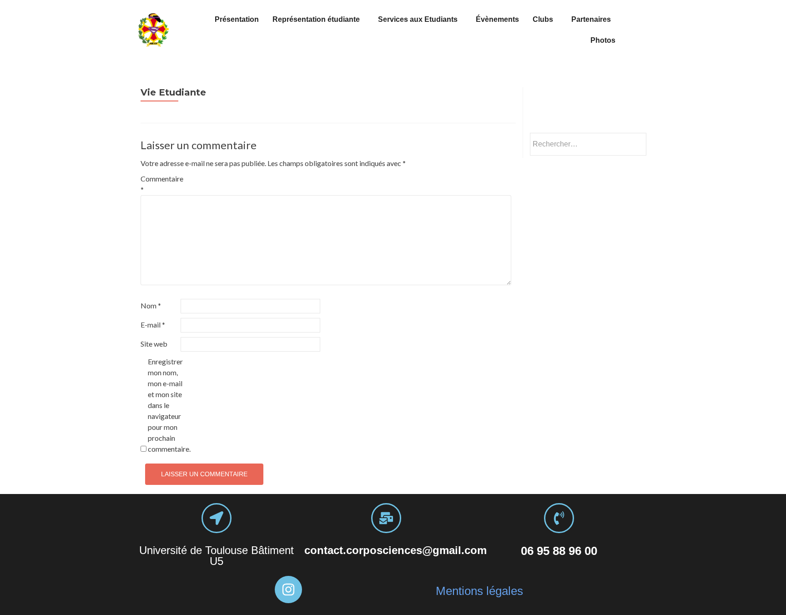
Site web (154, 343)
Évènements (497, 19)
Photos (602, 40)
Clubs (543, 19)
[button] (318, 19)
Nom (151, 305)
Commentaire (160, 184)
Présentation (237, 19)
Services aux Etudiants (418, 19)
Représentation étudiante (316, 19)
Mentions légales (479, 591)
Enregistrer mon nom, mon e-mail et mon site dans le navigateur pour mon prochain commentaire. (167, 405)
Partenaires (591, 19)
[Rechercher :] (587, 144)
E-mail (153, 324)
